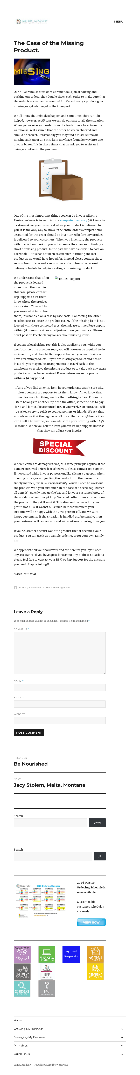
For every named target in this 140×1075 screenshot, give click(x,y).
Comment (21, 629)
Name (19, 680)
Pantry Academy (22, 1064)
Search (18, 816)
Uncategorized (61, 587)
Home (18, 1020)
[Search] (100, 856)
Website (19, 714)
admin (22, 587)
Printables (21, 1045)
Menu (119, 21)
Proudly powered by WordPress (51, 1064)
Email (19, 697)
